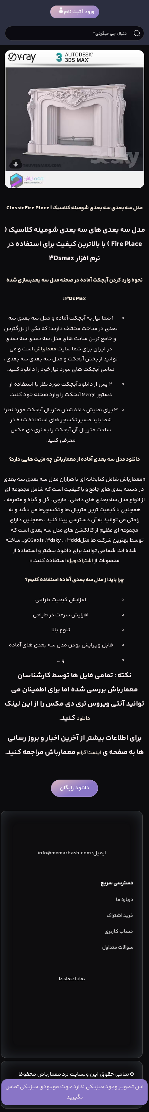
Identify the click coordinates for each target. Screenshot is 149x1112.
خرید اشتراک (120, 916)
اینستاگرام (89, 753)
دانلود (83, 719)
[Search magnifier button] (137, 33)
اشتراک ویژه (80, 561)
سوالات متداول (117, 948)
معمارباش (45, 349)
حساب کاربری (119, 932)
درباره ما (124, 900)
